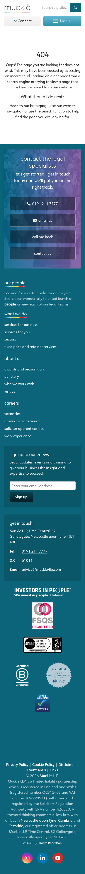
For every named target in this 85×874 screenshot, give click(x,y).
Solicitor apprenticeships (24, 428)
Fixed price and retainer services (30, 346)
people (10, 304)
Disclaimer (67, 764)
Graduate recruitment (22, 420)
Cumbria (65, 820)
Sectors (10, 339)
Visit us (9, 391)
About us (12, 358)
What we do (15, 313)
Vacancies (12, 413)
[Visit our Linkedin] (42, 858)
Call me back (42, 236)
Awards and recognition (24, 369)
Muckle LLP (49, 775)
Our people (15, 282)
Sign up (21, 496)
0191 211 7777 (44, 203)
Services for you (17, 331)
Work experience (17, 435)
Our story (11, 376)
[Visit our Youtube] (57, 858)
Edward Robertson (49, 843)
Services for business (20, 324)
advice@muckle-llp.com (41, 569)
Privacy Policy (17, 764)
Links (54, 769)
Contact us (42, 253)
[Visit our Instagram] (27, 858)
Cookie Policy (43, 764)
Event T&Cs (36, 769)
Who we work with (19, 383)
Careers (11, 403)
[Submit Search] (75, 7)
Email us (44, 220)
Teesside (16, 825)
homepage (39, 105)
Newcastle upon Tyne (38, 820)
